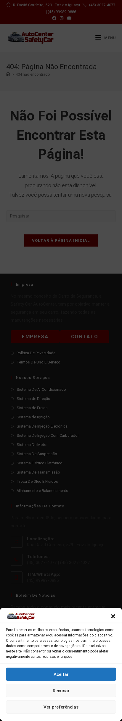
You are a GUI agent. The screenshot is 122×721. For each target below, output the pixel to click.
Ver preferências (61, 707)
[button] (113, 616)
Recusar (61, 690)
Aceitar (61, 674)
